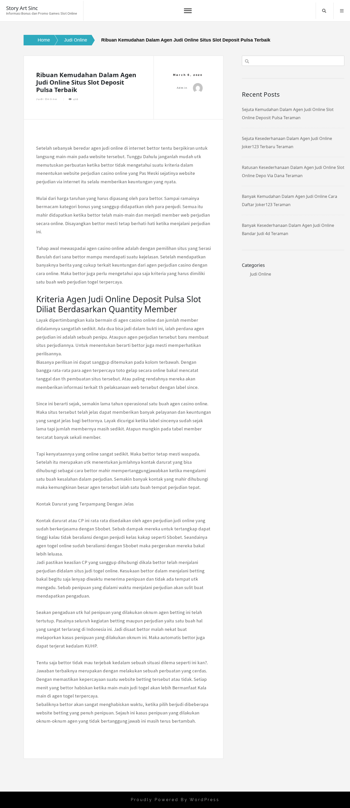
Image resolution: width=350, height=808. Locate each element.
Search (324, 11)
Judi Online (46, 99)
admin (182, 87)
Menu (342, 11)
